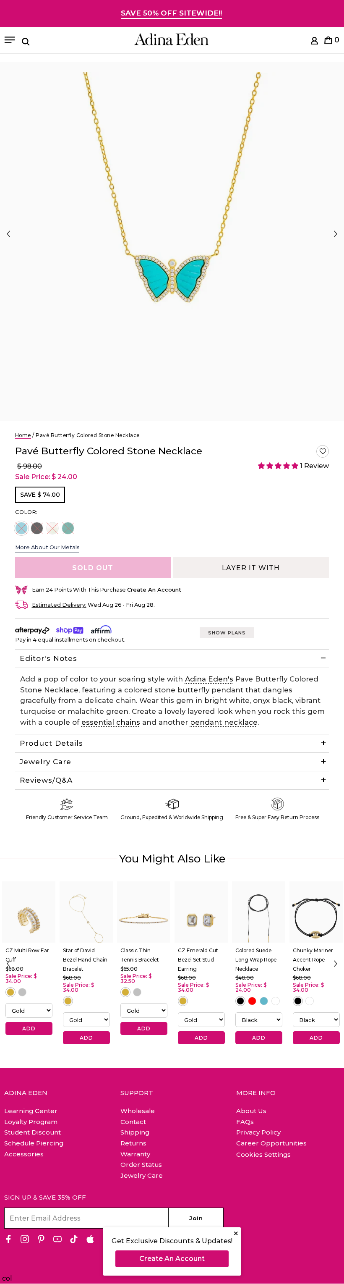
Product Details (51, 743)
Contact (133, 1122)
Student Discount (32, 1132)
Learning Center (30, 1111)
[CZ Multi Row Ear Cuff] (28, 912)
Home (23, 435)
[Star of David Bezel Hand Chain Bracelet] (86, 912)
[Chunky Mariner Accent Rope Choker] (316, 912)
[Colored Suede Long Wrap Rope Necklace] (258, 912)
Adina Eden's (209, 679)
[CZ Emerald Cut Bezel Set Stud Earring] (201, 912)
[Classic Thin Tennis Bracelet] (143, 912)
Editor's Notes (48, 658)
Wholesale (137, 1111)
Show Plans (227, 633)
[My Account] (314, 42)
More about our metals (47, 547)
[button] (322, 451)
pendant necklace (224, 722)
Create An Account (172, 1259)
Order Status (141, 1165)
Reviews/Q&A (46, 780)
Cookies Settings (263, 1154)
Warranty (135, 1154)
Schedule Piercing (33, 1143)
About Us (251, 1111)
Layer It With (251, 568)
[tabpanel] (172, 241)
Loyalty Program (30, 1122)
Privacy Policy (258, 1132)
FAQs (245, 1122)
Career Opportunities (271, 1143)
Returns (133, 1143)
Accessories (24, 1154)
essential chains (110, 722)
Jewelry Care (45, 761)
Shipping (134, 1132)
